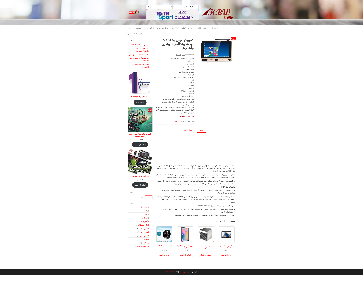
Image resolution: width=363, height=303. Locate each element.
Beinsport (175, 28)
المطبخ (146, 239)
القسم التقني (144, 232)
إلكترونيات (176, 121)
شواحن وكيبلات (186, 28)
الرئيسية (130, 28)
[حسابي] (139, 12)
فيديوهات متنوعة (143, 246)
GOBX (145, 211)
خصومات (139, 28)
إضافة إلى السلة (140, 145)
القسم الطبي (144, 236)
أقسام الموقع (213, 28)
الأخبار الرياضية (143, 221)
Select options (140, 102)
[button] (200, 41)
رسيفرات (145, 243)
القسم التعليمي (143, 228)
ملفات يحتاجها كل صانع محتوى (138, 54)
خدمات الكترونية (200, 28)
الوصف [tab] (201, 130)
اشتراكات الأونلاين (162, 28)
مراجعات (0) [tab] (187, 130)
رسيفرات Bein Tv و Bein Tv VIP (139, 44)
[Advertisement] (195, 151)
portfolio (144, 218)
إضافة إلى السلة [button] (226, 255)
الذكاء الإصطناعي (143, 225)
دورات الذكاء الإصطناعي (136, 34)
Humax (145, 214)
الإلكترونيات (149, 28)
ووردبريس (183, 272)
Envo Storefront (169, 272)
